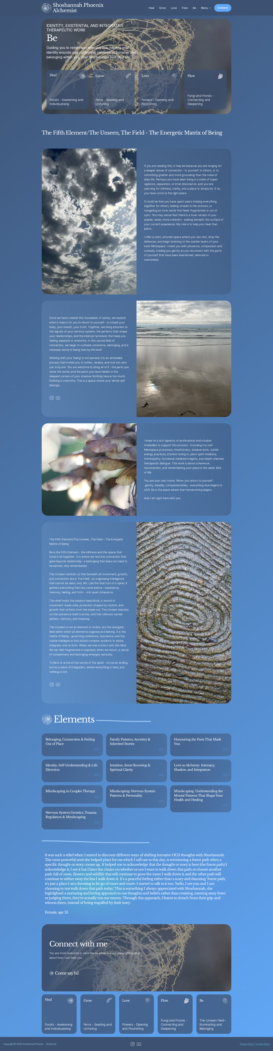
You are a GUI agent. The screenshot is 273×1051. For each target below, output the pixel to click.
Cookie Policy (263, 1044)
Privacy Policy (247, 1044)
